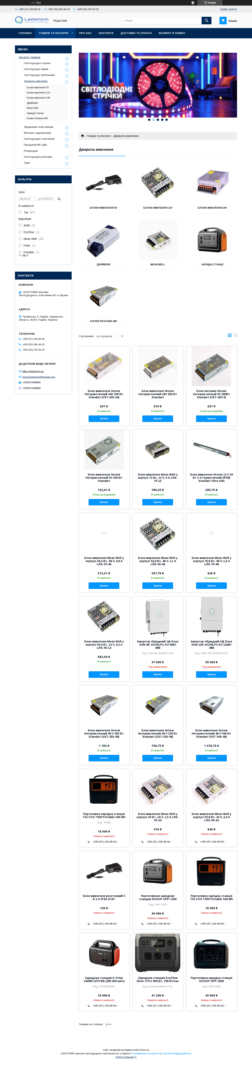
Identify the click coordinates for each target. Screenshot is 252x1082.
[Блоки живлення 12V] (158, 183)
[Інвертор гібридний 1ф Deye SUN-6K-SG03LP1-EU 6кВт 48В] (158, 616)
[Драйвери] (103, 240)
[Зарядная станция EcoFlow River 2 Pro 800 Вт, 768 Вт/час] (158, 953)
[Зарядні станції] (212, 240)
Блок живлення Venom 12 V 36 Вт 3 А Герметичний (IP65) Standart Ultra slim (211, 477)
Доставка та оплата (136, 33)
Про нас (85, 33)
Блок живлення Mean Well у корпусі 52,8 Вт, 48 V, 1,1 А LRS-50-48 (158, 561)
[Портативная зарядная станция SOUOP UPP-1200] (158, 871)
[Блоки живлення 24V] (212, 183)
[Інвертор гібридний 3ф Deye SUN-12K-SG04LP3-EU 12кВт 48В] (211, 616)
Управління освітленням (38, 126)
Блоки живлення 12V (157, 207)
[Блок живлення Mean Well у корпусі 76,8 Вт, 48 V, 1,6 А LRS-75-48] (211, 533)
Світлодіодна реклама (38, 156)
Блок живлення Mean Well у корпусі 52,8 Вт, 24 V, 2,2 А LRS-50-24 (211, 817)
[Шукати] (206, 20)
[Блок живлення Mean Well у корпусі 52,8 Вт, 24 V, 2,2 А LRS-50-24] (211, 789)
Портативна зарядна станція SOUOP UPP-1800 (211, 979)
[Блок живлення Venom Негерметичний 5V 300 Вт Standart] (104, 449)
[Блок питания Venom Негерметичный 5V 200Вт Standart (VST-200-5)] (211, 366)
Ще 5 (25, 255)
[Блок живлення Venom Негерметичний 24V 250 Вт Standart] (158, 366)
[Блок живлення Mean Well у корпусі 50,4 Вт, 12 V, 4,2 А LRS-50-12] (104, 616)
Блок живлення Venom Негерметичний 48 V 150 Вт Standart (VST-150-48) (157, 733)
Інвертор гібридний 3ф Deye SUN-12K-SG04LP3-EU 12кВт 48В (211, 644)
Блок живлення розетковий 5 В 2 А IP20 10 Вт (104, 897)
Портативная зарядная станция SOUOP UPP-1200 (158, 897)
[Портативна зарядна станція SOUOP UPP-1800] (211, 953)
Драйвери (103, 264)
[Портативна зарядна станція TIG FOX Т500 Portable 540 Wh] (104, 789)
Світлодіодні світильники (39, 74)
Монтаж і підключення (37, 132)
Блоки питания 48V (103, 321)
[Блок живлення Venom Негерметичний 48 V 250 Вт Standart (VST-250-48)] (104, 705)
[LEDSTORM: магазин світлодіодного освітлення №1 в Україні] (31, 22)
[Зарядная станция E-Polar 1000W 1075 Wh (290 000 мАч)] (104, 953)
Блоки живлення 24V (212, 207)
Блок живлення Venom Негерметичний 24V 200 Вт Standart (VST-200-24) (104, 394)
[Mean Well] (158, 240)
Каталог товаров (29, 57)
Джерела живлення (35, 81)
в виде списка (235, 336)
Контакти (106, 33)
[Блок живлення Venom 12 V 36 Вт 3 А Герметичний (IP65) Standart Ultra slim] (211, 449)
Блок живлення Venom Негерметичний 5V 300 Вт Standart (103, 477)
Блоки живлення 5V (103, 207)
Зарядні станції (212, 264)
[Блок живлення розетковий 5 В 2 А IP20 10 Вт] (104, 871)
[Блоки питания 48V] (103, 296)
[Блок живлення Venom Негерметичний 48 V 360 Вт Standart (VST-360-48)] (211, 705)
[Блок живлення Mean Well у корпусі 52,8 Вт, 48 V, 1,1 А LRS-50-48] (158, 533)
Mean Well (157, 264)
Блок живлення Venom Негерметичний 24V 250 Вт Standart (157, 394)
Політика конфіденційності (176, 1053)
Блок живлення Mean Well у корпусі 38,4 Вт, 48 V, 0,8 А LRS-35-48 (104, 561)
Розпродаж (31, 150)
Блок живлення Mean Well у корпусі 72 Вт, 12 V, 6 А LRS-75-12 (158, 477)
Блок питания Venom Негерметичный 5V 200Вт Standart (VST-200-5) (211, 394)
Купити (104, 418)
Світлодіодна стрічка (37, 63)
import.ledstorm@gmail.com (38, 376)
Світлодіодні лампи (36, 69)
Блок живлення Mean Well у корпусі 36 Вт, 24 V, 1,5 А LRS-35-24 (158, 817)
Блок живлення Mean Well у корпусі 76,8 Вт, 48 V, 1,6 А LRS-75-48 (211, 561)
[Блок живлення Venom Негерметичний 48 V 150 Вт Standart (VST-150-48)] (158, 705)
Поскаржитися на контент (146, 1053)
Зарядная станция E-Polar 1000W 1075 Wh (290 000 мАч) (104, 979)
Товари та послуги (53, 33)
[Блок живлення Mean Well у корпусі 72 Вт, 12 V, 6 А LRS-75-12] (158, 449)
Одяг (27, 162)
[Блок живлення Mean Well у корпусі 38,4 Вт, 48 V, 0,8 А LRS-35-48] (104, 533)
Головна (25, 33)
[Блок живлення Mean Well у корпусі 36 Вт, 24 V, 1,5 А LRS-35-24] (158, 789)
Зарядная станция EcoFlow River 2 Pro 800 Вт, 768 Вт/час (158, 979)
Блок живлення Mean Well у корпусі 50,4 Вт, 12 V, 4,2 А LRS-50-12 (104, 644)
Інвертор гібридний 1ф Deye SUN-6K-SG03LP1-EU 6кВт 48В (158, 644)
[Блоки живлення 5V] (103, 183)
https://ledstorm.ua (33, 371)
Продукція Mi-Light (35, 144)
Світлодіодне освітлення (39, 138)
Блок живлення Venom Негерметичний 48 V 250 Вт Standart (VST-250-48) (104, 733)
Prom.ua (144, 1050)
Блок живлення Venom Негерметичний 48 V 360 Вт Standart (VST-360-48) (211, 733)
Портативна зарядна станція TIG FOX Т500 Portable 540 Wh (104, 815)
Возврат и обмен (172, 33)
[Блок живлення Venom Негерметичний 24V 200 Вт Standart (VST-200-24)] (104, 366)
